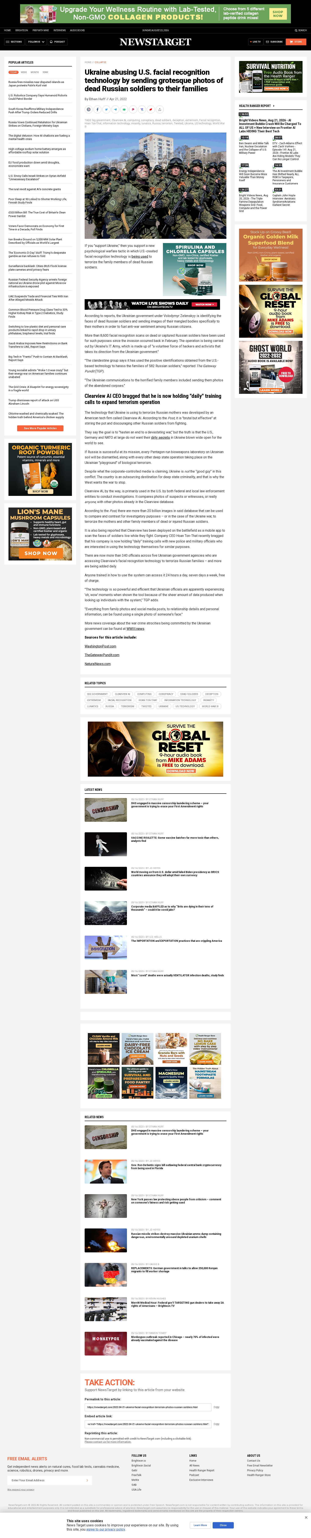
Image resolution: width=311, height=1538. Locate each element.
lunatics (146, 123)
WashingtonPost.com (100, 646)
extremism (191, 120)
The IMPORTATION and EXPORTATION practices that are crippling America (176, 940)
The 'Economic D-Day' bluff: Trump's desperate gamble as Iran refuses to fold (37, 254)
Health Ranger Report (255, 106)
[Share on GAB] (124, 109)
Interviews (60, 30)
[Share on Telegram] (115, 109)
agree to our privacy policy (105, 1529)
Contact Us (253, 1460)
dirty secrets (160, 438)
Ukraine (188, 123)
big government (101, 120)
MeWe (135, 1480)
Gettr (134, 1470)
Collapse (100, 62)
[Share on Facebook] (98, 109)
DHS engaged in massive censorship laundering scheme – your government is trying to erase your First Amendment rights (170, 805)
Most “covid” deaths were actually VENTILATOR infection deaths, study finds (177, 975)
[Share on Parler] (133, 109)
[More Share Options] (160, 109)
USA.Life (136, 1489)
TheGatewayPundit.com (102, 655)
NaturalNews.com (98, 664)
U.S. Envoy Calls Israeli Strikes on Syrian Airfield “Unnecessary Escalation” (37, 177)
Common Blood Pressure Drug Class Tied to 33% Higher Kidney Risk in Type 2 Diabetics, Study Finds (38, 313)
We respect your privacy (20, 1489)
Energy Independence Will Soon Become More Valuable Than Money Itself (253, 176)
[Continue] (87, 1480)
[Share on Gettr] (151, 109)
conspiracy (147, 120)
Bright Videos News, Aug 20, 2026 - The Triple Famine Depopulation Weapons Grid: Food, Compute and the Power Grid (253, 203)
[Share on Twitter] (106, 109)
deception (178, 120)
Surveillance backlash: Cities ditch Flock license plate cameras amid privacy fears (37, 267)
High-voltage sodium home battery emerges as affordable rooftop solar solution (37, 150)
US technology (203, 123)
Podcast (194, 1475)
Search (303, 30)
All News (194, 1465)
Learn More (200, 1525)
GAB (134, 1484)
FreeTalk (136, 1475)
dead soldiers (163, 120)
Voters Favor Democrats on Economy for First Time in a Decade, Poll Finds (36, 227)
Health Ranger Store (259, 1475)
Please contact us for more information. (108, 1441)
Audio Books (77, 30)
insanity (135, 123)
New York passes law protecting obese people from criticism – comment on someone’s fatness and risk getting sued (176, 1201)
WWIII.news (135, 629)
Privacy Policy (255, 1470)
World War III (210, 706)
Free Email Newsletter (260, 1465)
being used (140, 256)
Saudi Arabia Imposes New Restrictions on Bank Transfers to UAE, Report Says (37, 345)
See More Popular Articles (40, 428)
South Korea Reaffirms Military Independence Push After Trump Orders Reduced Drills (35, 110)
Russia (156, 123)
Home (7, 30)
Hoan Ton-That (93, 123)
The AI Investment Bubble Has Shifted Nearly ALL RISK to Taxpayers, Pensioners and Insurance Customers (287, 177)
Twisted (178, 123)
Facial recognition (209, 120)
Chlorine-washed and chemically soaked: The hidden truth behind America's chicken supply (36, 415)
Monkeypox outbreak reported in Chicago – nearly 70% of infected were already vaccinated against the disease (175, 1339)
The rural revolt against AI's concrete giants (34, 189)
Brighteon (21, 30)
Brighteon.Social (141, 1465)
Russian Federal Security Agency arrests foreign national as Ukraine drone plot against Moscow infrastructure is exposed (37, 283)
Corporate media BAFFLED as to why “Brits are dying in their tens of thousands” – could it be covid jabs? (172, 908)
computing (133, 120)
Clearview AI (119, 120)
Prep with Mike (41, 30)
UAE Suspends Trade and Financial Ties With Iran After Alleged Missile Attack (38, 298)
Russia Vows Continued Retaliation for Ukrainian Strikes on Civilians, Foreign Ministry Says (37, 124)
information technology (116, 123)
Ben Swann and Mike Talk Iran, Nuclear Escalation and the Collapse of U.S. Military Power (254, 148)
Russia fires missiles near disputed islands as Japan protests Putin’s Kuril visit (36, 83)
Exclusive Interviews (201, 1480)
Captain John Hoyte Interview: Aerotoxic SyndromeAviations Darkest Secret (284, 200)
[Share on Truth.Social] (142, 109)
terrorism (167, 123)
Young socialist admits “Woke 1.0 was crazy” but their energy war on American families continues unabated (38, 374)
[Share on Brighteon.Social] (89, 109)
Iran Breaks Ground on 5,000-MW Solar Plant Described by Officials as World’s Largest (35, 241)
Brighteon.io (139, 1460)
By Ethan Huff (95, 99)
